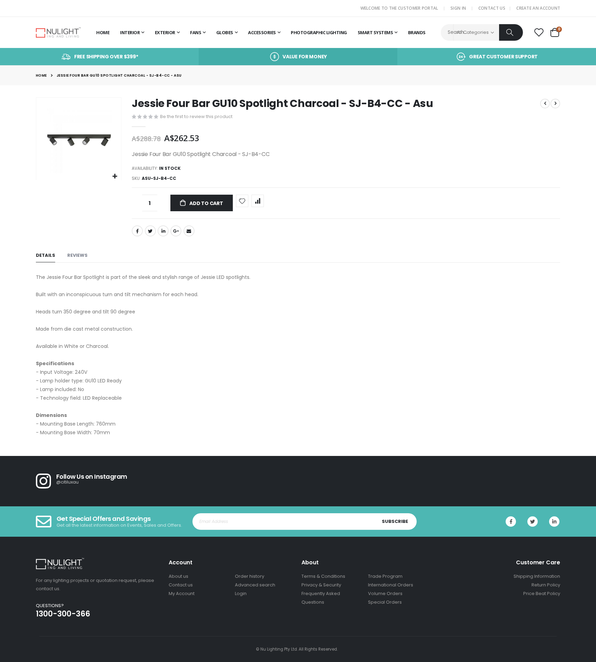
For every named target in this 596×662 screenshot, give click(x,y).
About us (178, 576)
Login (241, 593)
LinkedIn (163, 230)
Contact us (181, 585)
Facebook (137, 230)
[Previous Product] (545, 103)
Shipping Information (537, 576)
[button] (115, 177)
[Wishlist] (538, 33)
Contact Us (491, 8)
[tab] (45, 256)
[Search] (511, 32)
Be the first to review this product (196, 116)
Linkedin (554, 521)
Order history (249, 576)
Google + (175, 230)
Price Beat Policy (541, 593)
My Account (182, 593)
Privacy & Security (321, 585)
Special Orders (385, 602)
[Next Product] (555, 103)
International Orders (390, 585)
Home (41, 75)
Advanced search (255, 585)
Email (189, 230)
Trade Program (385, 576)
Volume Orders (385, 593)
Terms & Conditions (323, 576)
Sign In (458, 8)
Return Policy (546, 585)
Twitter (150, 230)
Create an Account (538, 8)
